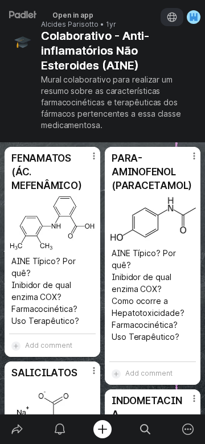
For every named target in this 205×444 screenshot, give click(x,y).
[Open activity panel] (59, 429)
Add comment (48, 345)
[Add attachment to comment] (16, 345)
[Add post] (102, 429)
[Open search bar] (145, 429)
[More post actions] (86, 160)
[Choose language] (172, 17)
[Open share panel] (16, 429)
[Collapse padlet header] (127, 35)
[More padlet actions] (188, 429)
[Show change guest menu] (193, 17)
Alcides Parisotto (70, 24)
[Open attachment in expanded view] (52, 223)
